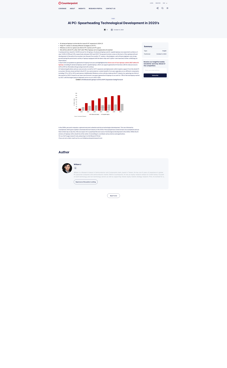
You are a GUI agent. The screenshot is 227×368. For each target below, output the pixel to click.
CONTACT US (110, 8)
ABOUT (72, 8)
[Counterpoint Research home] (68, 3)
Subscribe (155, 75)
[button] (165, 3)
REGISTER (158, 3)
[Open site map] (167, 8)
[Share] (157, 8)
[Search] (162, 8)
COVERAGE (62, 8)
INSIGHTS (82, 8)
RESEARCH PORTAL (95, 8)
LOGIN (151, 3)
